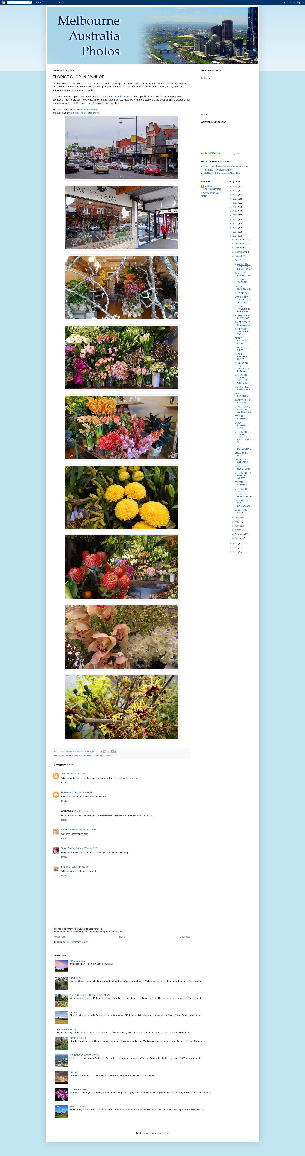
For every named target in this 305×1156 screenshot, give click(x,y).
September (240, 252)
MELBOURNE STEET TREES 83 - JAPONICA (243, 266)
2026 (235, 186)
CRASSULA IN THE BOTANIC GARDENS (90, 995)
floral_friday (66, 756)
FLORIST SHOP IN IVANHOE (242, 316)
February (239, 534)
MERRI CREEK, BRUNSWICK (242, 388)
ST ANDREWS (242, 293)
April (237, 526)
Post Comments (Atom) (77, 942)
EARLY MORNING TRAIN (241, 425)
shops (96, 756)
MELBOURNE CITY (66, 1029)
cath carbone (67, 829)
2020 (235, 211)
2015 (235, 232)
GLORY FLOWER (78, 1089)
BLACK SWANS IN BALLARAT (243, 323)
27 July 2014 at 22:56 (79, 867)
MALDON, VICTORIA (241, 281)
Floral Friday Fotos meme (86, 113)
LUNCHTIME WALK (241, 511)
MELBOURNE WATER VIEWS (84, 1055)
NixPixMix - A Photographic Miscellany (222, 173)
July (237, 260)
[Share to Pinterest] (115, 751)
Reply (64, 782)
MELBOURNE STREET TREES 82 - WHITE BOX (242, 379)
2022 (235, 203)
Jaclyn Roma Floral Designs (115, 96)
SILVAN (73, 1012)
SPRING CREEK (78, 1038)
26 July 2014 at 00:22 (86, 848)
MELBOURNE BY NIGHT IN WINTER (243, 475)
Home (122, 937)
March (238, 530)
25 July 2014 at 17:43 (86, 829)
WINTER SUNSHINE (241, 483)
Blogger (165, 1133)
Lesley (64, 867)
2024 (235, 194)
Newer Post (59, 937)
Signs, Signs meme (87, 109)
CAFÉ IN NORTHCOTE (243, 287)
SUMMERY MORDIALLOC (243, 274)
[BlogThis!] (105, 751)
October (239, 248)
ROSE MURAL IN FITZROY (243, 401)
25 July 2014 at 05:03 (77, 773)
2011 (235, 552)
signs (102, 756)
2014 (235, 236)
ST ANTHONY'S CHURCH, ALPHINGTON (243, 409)
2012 (235, 547)
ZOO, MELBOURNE (243, 447)
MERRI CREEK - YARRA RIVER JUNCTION (243, 300)
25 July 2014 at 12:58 (84, 811)
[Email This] (102, 751)
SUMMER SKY (77, 1106)
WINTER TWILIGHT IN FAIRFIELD (242, 309)
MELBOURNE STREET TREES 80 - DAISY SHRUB (243, 493)
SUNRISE (74, 1072)
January (239, 538)
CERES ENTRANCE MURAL (242, 341)
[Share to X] (108, 751)
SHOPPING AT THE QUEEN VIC (242, 331)
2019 (235, 215)
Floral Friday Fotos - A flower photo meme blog (226, 166)
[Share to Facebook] (112, 751)
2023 (235, 199)
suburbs (109, 756)
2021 (235, 207)
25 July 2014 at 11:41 (82, 792)
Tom (63, 773)
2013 (235, 543)
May (237, 522)
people (89, 756)
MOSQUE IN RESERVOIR (242, 467)
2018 (235, 219)
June (237, 517)
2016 (235, 227)
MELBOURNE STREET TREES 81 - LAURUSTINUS (243, 437)
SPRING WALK (77, 978)
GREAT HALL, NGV (241, 454)
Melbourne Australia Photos (213, 187)
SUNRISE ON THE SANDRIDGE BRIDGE (242, 367)
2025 (235, 190)
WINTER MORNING (241, 417)
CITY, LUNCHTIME (242, 394)
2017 (235, 223)
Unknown (66, 792)
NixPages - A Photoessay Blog (218, 170)
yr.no (237, 153)
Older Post (185, 937)
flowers (75, 756)
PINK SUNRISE (77, 961)
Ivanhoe (82, 756)
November (240, 243)
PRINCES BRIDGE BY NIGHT (242, 357)
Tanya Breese (68, 848)
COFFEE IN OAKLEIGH (241, 460)
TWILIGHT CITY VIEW (242, 348)
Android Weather (211, 153)
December (240, 239)
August (238, 256)
